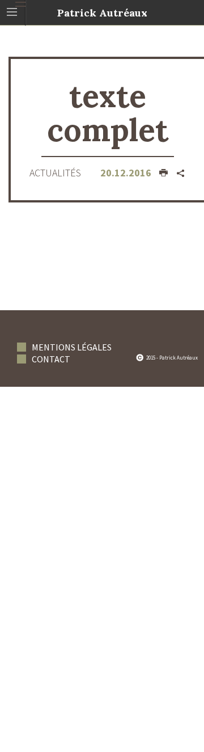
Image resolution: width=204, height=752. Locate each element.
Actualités (55, 172)
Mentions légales (72, 347)
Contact (51, 359)
